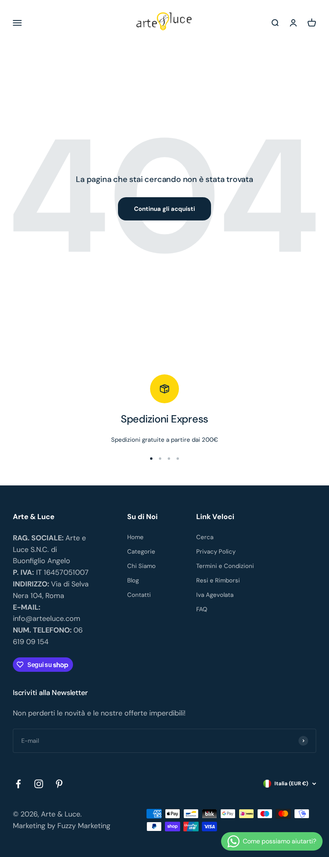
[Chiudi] (306, 740)
